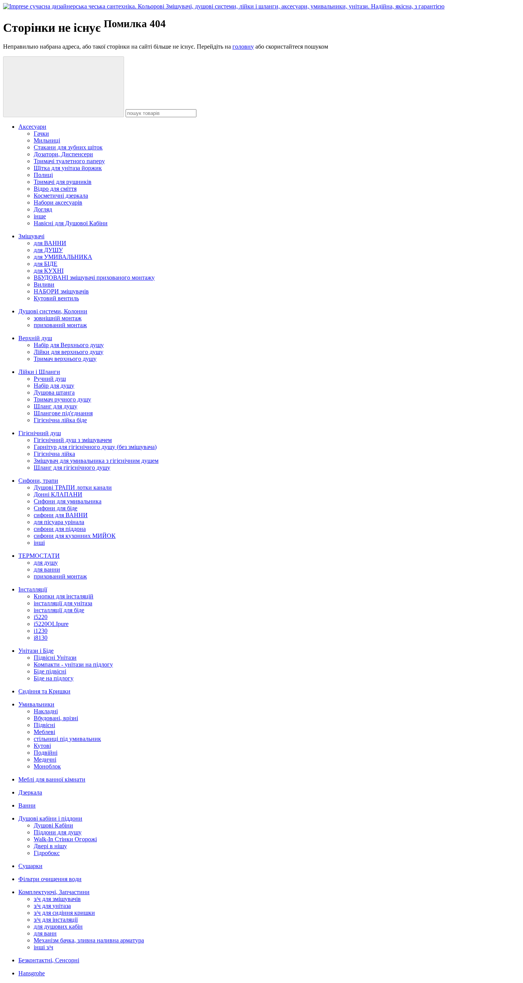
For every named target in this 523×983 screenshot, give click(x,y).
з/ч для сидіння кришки (64, 912)
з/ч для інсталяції (56, 919)
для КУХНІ (49, 270)
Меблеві (44, 732)
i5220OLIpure (51, 624)
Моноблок (47, 766)
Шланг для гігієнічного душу (72, 467)
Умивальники (36, 704)
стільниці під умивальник (67, 739)
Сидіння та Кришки (44, 691)
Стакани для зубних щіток (68, 147)
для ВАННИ (50, 243)
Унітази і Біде (36, 650)
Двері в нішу (50, 846)
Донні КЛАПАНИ (58, 494)
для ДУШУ (48, 250)
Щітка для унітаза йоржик (68, 168)
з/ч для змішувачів (57, 899)
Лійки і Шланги (39, 372)
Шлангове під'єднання (63, 413)
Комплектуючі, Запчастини (54, 892)
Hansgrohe (31, 973)
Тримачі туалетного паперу (69, 161)
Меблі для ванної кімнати (51, 779)
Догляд (43, 209)
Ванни (27, 805)
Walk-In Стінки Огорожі (65, 839)
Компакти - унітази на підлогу (73, 664)
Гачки (41, 133)
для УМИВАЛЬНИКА (63, 257)
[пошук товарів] (63, 86)
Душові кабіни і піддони (50, 818)
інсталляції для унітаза (63, 603)
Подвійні (45, 752)
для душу (46, 562)
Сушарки (30, 866)
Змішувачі (31, 236)
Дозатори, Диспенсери (63, 154)
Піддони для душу (58, 832)
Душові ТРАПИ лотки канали (73, 487)
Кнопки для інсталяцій (63, 596)
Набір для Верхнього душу (69, 345)
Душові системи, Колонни (52, 311)
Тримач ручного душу (62, 399)
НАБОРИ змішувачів (61, 291)
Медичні (45, 759)
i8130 (40, 637)
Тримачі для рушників (63, 182)
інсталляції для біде (59, 610)
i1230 (40, 630)
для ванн (45, 933)
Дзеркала (30, 792)
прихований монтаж (60, 325)
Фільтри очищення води (50, 879)
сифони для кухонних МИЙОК (75, 535)
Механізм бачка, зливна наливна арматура (89, 940)
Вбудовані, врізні (56, 718)
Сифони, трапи (38, 480)
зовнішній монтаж (58, 318)
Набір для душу (54, 385)
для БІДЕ (45, 263)
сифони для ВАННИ (61, 515)
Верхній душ (35, 338)
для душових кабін (58, 926)
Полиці (43, 175)
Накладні (46, 711)
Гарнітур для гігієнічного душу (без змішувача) (95, 447)
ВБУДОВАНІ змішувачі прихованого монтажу (94, 277)
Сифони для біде (55, 508)
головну (243, 46)
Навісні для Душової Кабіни (71, 223)
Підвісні (44, 725)
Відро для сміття (55, 188)
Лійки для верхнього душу (68, 352)
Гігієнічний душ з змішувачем (73, 440)
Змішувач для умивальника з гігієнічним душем (96, 460)
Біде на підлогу (54, 678)
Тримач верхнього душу (65, 359)
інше (40, 216)
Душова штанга (54, 392)
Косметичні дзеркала (61, 195)
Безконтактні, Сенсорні (48, 960)
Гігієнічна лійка (54, 454)
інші (39, 542)
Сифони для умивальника (67, 501)
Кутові (42, 745)
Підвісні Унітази (55, 657)
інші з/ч (43, 947)
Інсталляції (32, 589)
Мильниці (47, 140)
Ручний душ (50, 378)
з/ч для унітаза (52, 906)
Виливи (44, 284)
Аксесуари (32, 126)
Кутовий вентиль (56, 298)
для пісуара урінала (59, 522)
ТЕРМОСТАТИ (39, 555)
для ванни (47, 569)
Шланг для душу (55, 406)
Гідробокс (47, 853)
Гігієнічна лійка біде (60, 420)
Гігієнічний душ (39, 433)
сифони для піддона (60, 529)
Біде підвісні (50, 671)
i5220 (40, 617)
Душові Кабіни (53, 825)
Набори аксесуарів (58, 202)
